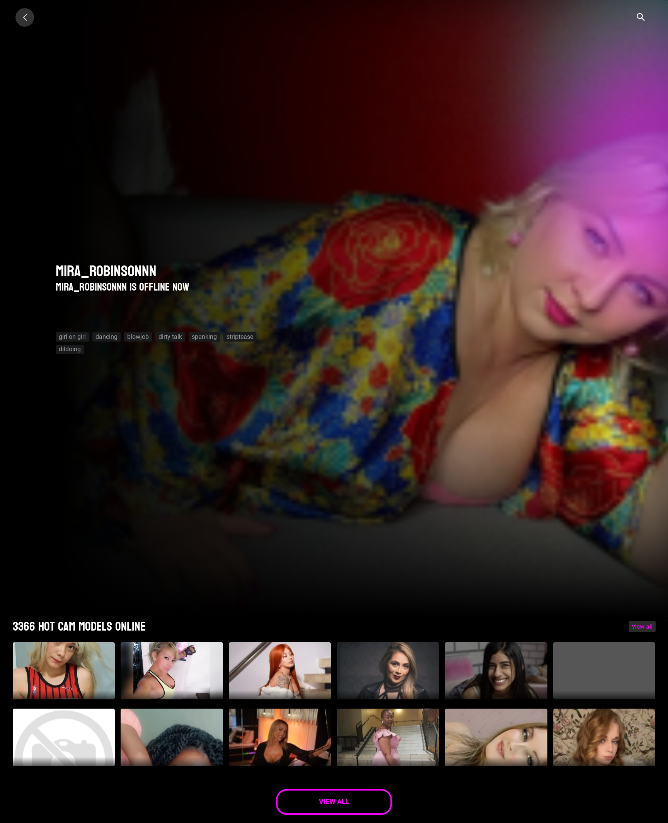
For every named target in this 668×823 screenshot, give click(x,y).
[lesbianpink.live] (24, 17)
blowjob (138, 336)
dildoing (70, 349)
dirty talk (170, 336)
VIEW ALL (642, 626)
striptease (240, 336)
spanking (204, 336)
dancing (106, 336)
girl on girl (72, 336)
